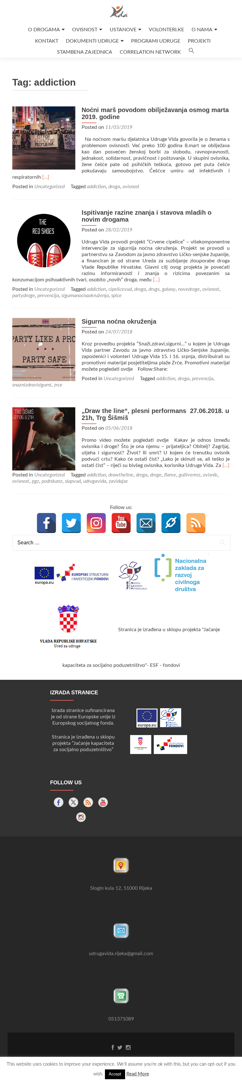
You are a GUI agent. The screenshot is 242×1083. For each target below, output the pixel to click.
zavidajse (118, 481)
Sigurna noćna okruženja (119, 321)
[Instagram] (96, 523)
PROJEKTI (199, 41)
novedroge (189, 289)
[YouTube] (121, 523)
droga (114, 186)
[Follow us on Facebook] (59, 802)
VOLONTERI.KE (166, 29)
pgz (35, 481)
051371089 (121, 1018)
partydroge (23, 295)
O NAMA (202, 29)
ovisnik (210, 474)
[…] (45, 177)
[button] (191, 52)
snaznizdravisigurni (31, 384)
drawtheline (120, 474)
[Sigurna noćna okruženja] (43, 349)
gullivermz (189, 474)
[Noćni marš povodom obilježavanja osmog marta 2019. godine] (43, 137)
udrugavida (94, 481)
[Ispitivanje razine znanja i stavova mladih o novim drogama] (43, 240)
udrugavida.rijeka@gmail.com (121, 953)
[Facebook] (46, 523)
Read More (137, 1074)
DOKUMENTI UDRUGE (92, 41)
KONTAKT (46, 41)
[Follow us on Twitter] (73, 802)
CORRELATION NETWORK (150, 52)
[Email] (146, 523)
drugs (153, 289)
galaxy (169, 289)
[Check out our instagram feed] (81, 817)
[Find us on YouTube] (103, 802)
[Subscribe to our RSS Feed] (88, 802)
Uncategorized (49, 186)
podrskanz (52, 481)
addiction (96, 186)
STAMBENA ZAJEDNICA (84, 52)
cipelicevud (120, 289)
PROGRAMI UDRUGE (155, 41)
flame (170, 474)
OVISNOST (84, 29)
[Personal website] (171, 523)
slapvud (73, 481)
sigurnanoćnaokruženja (85, 295)
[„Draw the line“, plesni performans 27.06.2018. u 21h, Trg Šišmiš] (43, 438)
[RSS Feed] (196, 523)
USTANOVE (123, 29)
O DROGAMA (44, 29)
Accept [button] (115, 1074)
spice (116, 295)
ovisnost (131, 186)
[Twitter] (71, 523)
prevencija (48, 295)
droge (156, 474)
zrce (58, 384)
